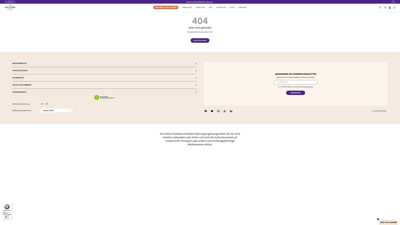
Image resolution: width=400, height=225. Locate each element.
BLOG (232, 7)
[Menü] (10, 204)
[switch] (7, 217)
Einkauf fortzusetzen (200, 40)
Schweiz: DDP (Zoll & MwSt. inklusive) (199, 2)
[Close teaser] (378, 219)
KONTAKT (243, 7)
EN (47, 104)
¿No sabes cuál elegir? (166, 7)
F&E (210, 7)
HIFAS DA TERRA (381, 111)
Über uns (200, 7)
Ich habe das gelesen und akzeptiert (296, 87)
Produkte (187, 7)
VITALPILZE (221, 7)
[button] (394, 7)
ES (42, 104)
